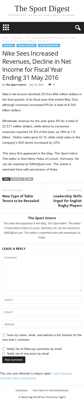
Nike (29, 179)
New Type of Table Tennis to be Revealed (20, 198)
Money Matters (26, 45)
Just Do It (18, 179)
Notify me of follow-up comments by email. (34, 349)
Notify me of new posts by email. (28, 353)
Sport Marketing (49, 45)
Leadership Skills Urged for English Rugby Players (67, 201)
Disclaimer (22, 390)
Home (5, 37)
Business (17, 37)
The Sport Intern (16, 84)
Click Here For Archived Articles (50, 390)
